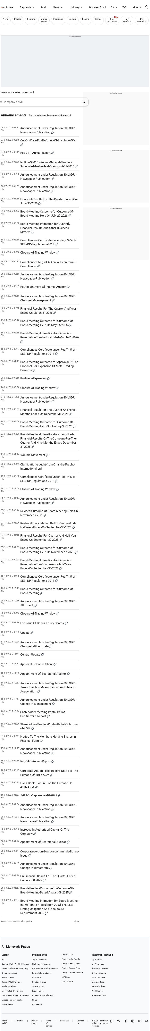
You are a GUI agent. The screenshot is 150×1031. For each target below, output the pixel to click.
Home (9, 7)
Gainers (72, 19)
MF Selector (37, 1004)
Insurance (58, 19)
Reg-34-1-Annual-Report (35, 153)
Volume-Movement (33, 455)
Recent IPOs (7, 982)
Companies (14, 92)
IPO (3, 977)
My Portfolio (127, 20)
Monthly (25, 964)
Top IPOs (10, 977)
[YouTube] (139, 1023)
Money (75, 7)
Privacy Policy (34, 1022)
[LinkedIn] (146, 1023)
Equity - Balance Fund (71, 968)
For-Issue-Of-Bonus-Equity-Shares (42, 623)
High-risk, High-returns (41, 964)
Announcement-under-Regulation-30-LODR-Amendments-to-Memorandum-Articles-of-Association (47, 687)
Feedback (64, 1020)
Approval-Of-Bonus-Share (37, 664)
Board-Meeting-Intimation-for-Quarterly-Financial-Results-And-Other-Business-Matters (45, 228)
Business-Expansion (33, 378)
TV (124, 7)
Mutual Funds (44, 20)
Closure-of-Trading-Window (38, 252)
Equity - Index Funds (71, 959)
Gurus (114, 7)
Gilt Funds (36, 977)
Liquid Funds (38, 991)
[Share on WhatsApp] (111, 1023)
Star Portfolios (112, 20)
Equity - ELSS (67, 954)
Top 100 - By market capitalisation (16, 995)
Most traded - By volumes (12, 991)
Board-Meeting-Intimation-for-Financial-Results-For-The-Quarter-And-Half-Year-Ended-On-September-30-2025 (45, 564)
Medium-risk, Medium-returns (45, 968)
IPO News (17, 982)
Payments (25, 7)
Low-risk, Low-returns (41, 973)
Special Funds (38, 986)
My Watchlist (141, 20)
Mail (43, 7)
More (135, 7)
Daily (11, 964)
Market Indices (98, 982)
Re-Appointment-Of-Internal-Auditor (43, 287)
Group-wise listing (9, 973)
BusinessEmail (97, 7)
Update (25, 632)
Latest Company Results (12, 1000)
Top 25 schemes (39, 959)
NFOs (34, 1000)
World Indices (97, 991)
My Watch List (98, 964)
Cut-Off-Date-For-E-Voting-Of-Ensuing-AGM (47, 140)
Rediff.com (103, 1020)
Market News (7, 1004)
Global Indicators (99, 973)
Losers (85, 19)
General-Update (30, 654)
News (56, 7)
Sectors (31, 19)
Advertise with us (99, 995)
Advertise (19, 1020)
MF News (66, 977)
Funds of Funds (39, 982)
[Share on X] (118, 1023)
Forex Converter (98, 977)
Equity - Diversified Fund (72, 972)
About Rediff (4, 1022)
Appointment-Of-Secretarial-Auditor (43, 673)
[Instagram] (132, 1023)
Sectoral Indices (98, 986)
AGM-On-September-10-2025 (39, 795)
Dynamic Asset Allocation (43, 995)
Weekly (18, 964)
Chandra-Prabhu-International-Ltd (52, 115)
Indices (17, 19)
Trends (98, 19)
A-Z (3, 959)
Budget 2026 (67, 981)
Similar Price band (9, 986)
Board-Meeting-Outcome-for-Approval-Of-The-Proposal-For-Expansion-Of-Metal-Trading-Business (49, 366)
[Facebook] (125, 1023)
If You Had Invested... (101, 968)
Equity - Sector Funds (71, 963)
